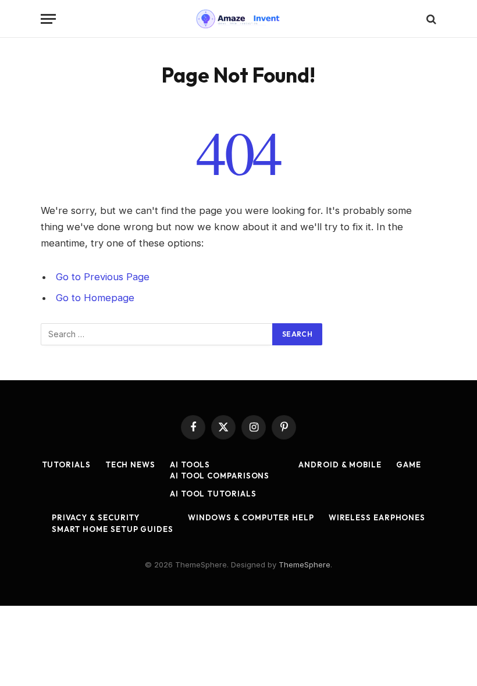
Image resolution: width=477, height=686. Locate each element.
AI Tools (190, 464)
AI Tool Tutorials (213, 493)
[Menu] (48, 19)
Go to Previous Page (102, 277)
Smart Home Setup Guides (112, 529)
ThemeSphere (304, 564)
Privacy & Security (96, 517)
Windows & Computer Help (251, 517)
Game (408, 464)
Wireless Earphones (377, 517)
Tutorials (66, 464)
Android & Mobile (340, 464)
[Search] (430, 19)
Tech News (130, 464)
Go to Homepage (95, 297)
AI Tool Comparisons (219, 475)
